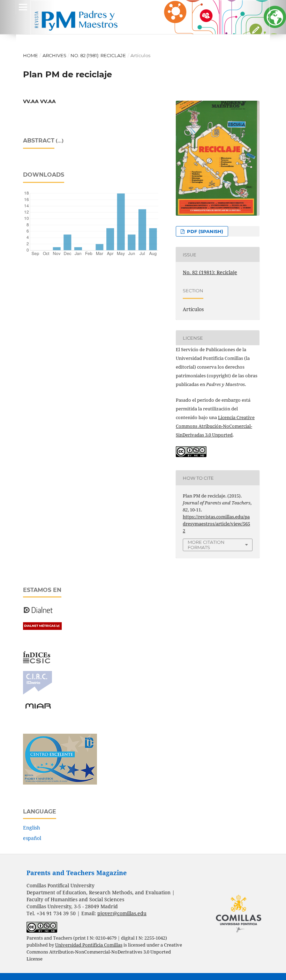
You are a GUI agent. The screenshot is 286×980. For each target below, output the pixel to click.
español (32, 838)
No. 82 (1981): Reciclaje (98, 55)
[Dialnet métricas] (42, 628)
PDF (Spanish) (204, 231)
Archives (54, 55)
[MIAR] (38, 708)
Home (30, 55)
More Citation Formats (206, 544)
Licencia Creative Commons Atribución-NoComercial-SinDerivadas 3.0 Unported (215, 426)
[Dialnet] (38, 612)
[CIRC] (37, 692)
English (31, 827)
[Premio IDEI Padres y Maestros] (60, 782)
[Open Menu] (23, 7)
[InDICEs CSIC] (36, 661)
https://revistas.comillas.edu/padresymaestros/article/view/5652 (216, 524)
